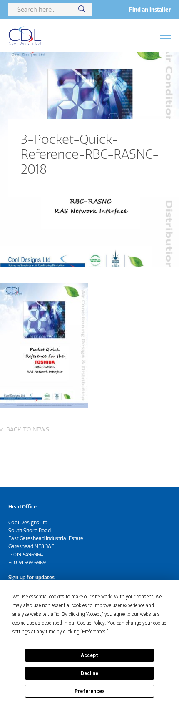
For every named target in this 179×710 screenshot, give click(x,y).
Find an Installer (150, 9)
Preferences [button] (94, 632)
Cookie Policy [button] (91, 623)
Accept (89, 655)
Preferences (90, 691)
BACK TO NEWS (27, 429)
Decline (89, 673)
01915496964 (28, 554)
